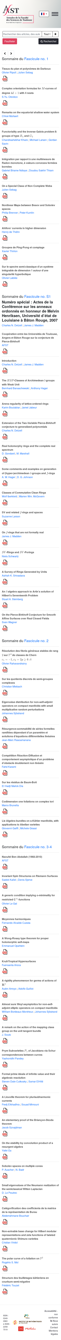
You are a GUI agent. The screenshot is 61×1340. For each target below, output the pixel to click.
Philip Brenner (10, 212)
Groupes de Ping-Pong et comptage (23, 247)
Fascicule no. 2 (36, 640)
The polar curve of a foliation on (22, 1258)
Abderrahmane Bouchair (15, 1215)
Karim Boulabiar (11, 407)
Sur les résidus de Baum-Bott (19, 782)
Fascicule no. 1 (36, 58)
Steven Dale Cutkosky (14, 1081)
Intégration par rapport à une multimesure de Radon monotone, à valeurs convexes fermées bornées (29, 162)
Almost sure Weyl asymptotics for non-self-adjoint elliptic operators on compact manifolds (30, 1006)
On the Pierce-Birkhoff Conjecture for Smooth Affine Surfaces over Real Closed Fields (29, 616)
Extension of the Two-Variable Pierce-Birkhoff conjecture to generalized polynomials (29, 424)
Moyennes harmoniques (16, 919)
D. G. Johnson (25, 477)
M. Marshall (23, 453)
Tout (46, 34)
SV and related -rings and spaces (22, 512)
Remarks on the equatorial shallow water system (30, 112)
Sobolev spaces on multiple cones (22, 1166)
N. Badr (20, 1169)
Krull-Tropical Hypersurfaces (19, 961)
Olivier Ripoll (9, 72)
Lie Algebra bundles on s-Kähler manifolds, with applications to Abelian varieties (30, 822)
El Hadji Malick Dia (12, 786)
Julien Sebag (25, 72)
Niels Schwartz (10, 556)
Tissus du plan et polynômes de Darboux (26, 68)
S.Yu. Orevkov (10, 97)
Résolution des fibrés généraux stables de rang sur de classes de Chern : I (30, 655)
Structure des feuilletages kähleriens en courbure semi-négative (25, 1279)
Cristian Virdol (10, 1242)
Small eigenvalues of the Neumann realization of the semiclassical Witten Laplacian (30, 1187)
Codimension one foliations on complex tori (28, 801)
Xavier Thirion (10, 251)
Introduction (9, 360)
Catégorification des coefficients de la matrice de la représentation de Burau (29, 1210)
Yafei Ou (6, 1150)
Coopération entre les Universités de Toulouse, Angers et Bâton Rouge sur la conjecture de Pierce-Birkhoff (30, 337)
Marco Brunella (10, 805)
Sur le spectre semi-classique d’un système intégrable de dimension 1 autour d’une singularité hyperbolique (27, 270)
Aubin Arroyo (9, 988)
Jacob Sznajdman (12, 1127)
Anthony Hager (39, 388)
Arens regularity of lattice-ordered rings (25, 403)
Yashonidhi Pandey (13, 1058)
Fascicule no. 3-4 (38, 846)
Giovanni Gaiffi (10, 828)
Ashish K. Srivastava (13, 575)
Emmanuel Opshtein (13, 946)
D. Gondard (8, 453)
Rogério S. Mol (10, 1262)
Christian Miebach (12, 686)
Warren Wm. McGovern (32, 496)
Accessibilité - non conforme (51, 1314)
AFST (5, 345)
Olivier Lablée (9, 278)
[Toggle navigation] (54, 14)
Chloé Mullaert (10, 116)
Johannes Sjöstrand (13, 713)
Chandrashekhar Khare (15, 140)
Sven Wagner (9, 622)
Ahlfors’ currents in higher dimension (24, 228)
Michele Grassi (28, 828)
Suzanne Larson (11, 516)
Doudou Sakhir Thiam (41, 170)
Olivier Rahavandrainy (14, 663)
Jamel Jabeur (29, 407)
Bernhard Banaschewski (15, 388)
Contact (54, 1327)
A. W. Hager (8, 477)
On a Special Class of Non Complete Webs (27, 186)
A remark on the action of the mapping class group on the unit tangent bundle (28, 1029)
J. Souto (6, 1034)
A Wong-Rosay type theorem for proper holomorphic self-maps (25, 940)
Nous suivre (55, 1322)
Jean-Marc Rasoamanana (16, 740)
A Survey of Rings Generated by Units (24, 572)
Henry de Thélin (11, 232)
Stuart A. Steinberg (12, 599)
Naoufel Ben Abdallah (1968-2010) (22, 856)
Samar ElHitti (35, 1081)
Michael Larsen (38, 140)
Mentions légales (53, 1332)
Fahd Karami (9, 767)
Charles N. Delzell (12, 325)
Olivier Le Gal (9, 903)
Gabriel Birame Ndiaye (14, 170)
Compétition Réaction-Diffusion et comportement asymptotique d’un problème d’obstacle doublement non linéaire (28, 759)
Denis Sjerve (25, 879)
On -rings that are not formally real (23, 532)
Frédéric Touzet (10, 1285)
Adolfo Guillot (25, 988)
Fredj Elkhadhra (11, 1104)
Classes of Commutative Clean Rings (24, 492)
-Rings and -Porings (18, 552)
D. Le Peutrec (9, 1192)
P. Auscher (8, 1169)
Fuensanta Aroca (11, 965)
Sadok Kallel (9, 879)
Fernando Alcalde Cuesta (16, 923)
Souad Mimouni (30, 1104)
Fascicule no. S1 (37, 296)
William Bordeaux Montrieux (17, 1011)
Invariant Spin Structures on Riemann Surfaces (30, 876)
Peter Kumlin (27, 212)
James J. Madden (34, 325)
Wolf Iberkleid (9, 496)
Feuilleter (10, 41)
